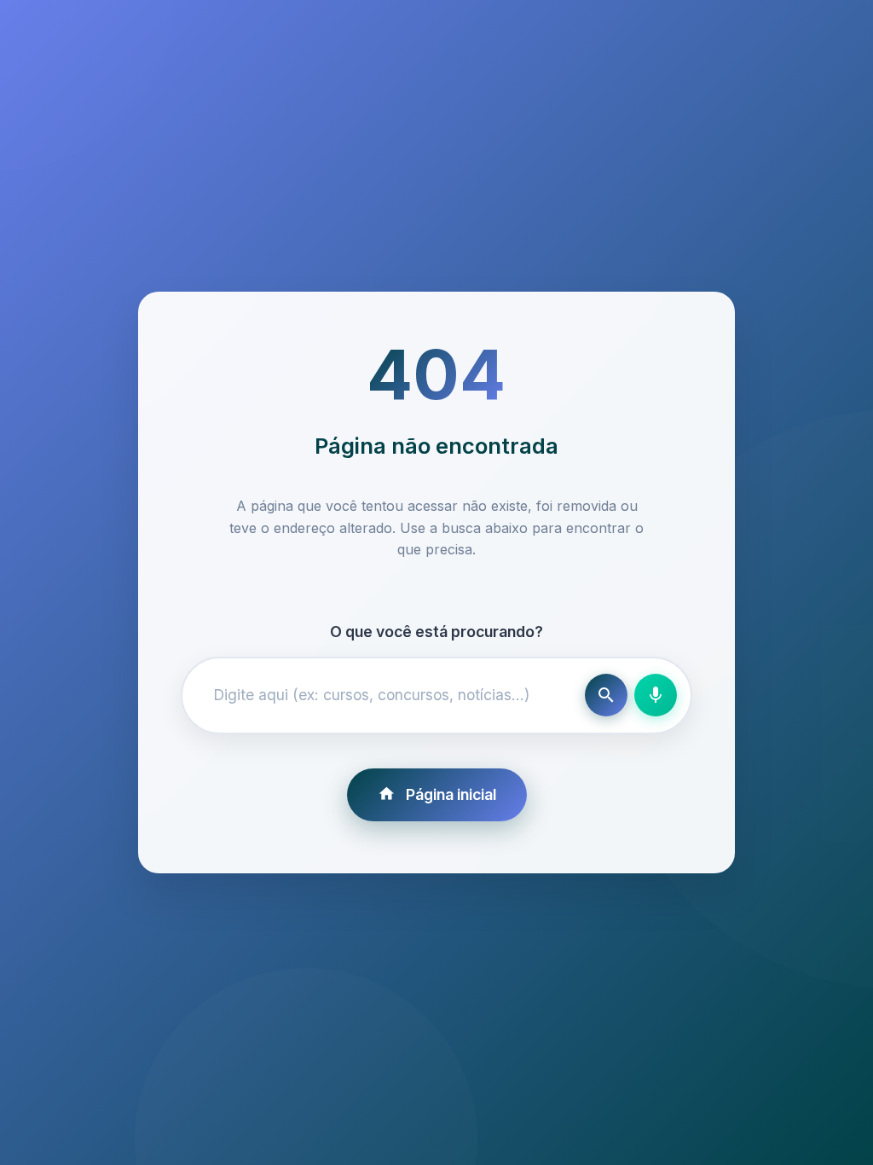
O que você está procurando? (436, 631)
